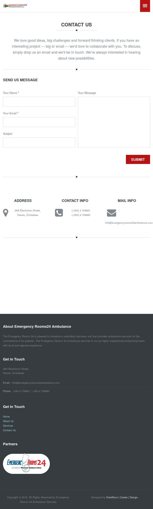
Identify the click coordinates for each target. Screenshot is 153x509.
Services (8, 425)
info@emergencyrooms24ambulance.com (129, 223)
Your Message (87, 93)
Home (6, 416)
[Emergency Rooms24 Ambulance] (15, 5)
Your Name (11, 93)
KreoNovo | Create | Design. (122, 497)
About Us (8, 421)
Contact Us (9, 430)
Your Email (10, 113)
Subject (7, 134)
